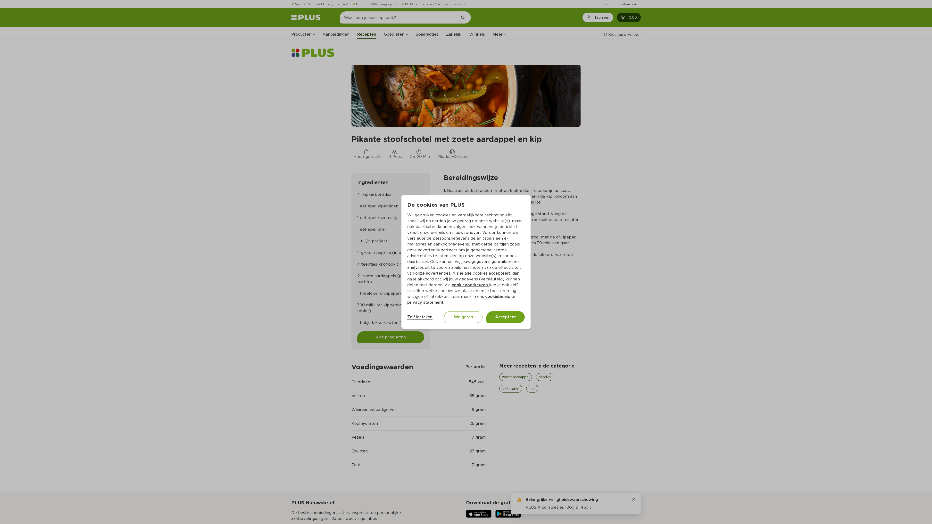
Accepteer (505, 317)
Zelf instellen (420, 317)
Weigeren (463, 317)
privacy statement (425, 302)
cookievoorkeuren (470, 285)
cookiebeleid (497, 296)
